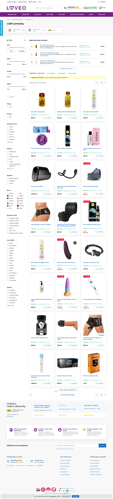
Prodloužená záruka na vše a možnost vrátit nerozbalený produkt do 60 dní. (71, 433)
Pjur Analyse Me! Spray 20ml (92, 224)
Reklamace (63, 469)
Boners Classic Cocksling (90, 186)
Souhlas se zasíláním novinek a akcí (64, 448)
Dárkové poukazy (65, 466)
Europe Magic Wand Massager (92, 299)
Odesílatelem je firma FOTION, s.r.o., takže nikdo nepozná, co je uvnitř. (21, 433)
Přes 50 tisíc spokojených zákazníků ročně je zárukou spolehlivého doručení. (94, 433)
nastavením (53, 496)
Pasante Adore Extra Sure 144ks (40, 148)
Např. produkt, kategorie (45, 8)
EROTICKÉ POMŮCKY (17, 19)
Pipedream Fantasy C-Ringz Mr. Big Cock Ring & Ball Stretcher (66, 225)
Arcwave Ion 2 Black (37, 186)
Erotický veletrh (94, 466)
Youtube (21, 465)
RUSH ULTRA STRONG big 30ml (49, 53)
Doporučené (41, 73)
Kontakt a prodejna (12, 1)
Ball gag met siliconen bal (91, 262)
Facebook (30, 465)
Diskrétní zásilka (32, 1)
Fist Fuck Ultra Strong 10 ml (39, 337)
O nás (39, 1)
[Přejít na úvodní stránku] (16, 8)
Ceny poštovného (95, 460)
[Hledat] (37, 8)
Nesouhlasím (66, 496)
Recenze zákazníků (95, 469)
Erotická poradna (94, 463)
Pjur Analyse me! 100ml (64, 148)
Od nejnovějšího (72, 73)
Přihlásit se (103, 1)
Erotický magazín (65, 474)
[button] (68, 68)
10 (101, 82)
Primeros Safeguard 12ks (90, 376)
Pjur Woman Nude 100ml (47, 61)
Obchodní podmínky (95, 474)
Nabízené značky (94, 471)
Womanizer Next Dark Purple (66, 262)
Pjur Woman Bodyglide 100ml (40, 262)
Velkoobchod (63, 471)
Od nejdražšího (61, 73)
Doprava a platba (22, 1)
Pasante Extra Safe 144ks (64, 376)
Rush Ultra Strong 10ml (47, 45)
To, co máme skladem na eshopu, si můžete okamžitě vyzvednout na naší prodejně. (46, 433)
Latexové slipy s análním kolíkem (41, 224)
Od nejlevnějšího (51, 73)
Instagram (40, 465)
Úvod (8, 19)
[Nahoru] (30, 394)
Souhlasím (75, 496)
